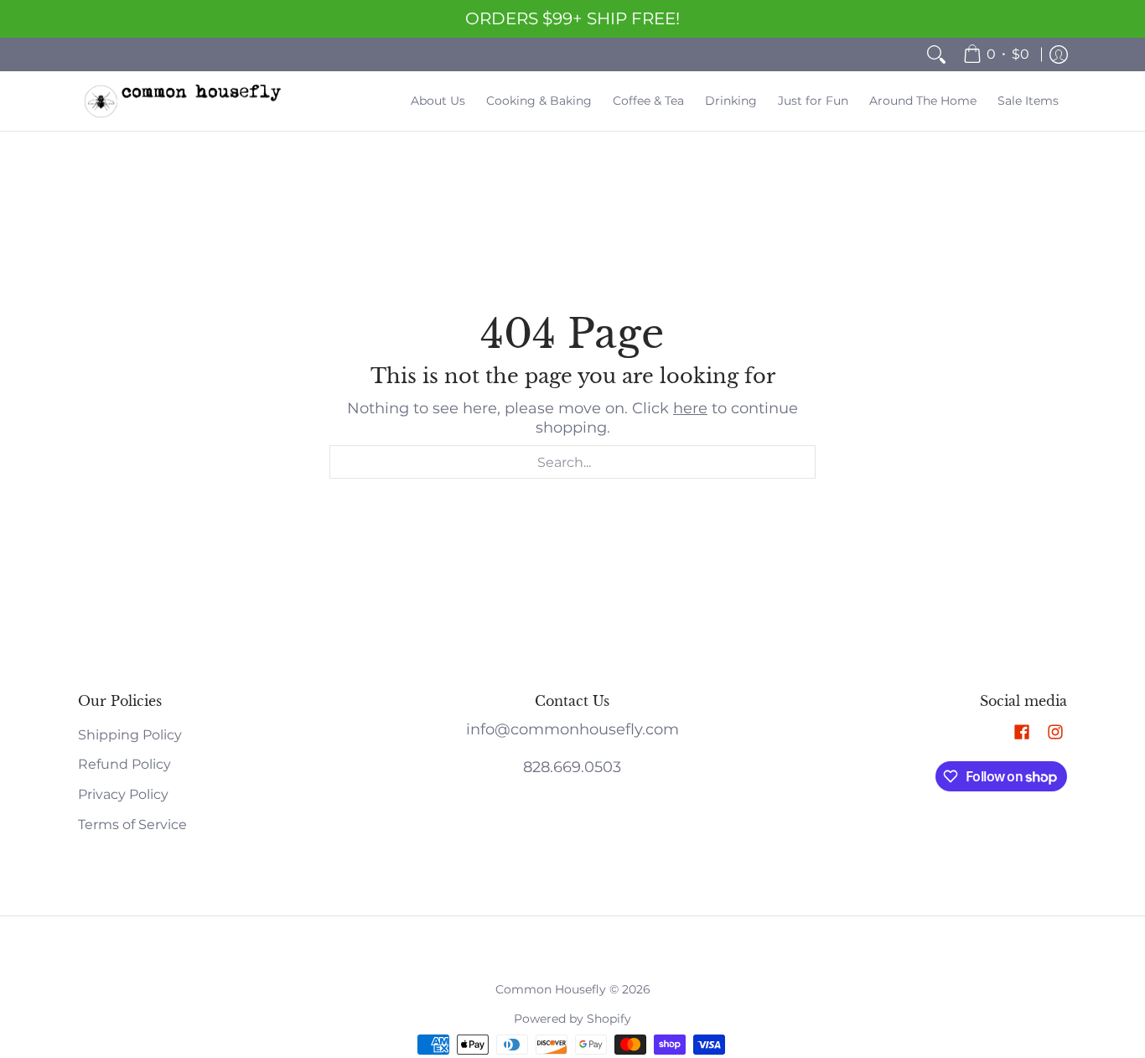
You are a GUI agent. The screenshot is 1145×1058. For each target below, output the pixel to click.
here (690, 408)
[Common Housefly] (183, 101)
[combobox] (572, 462)
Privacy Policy (123, 794)
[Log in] (1058, 54)
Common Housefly (550, 989)
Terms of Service (132, 824)
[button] (1022, 733)
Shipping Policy (130, 735)
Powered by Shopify (572, 1018)
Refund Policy (124, 764)
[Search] (936, 54)
